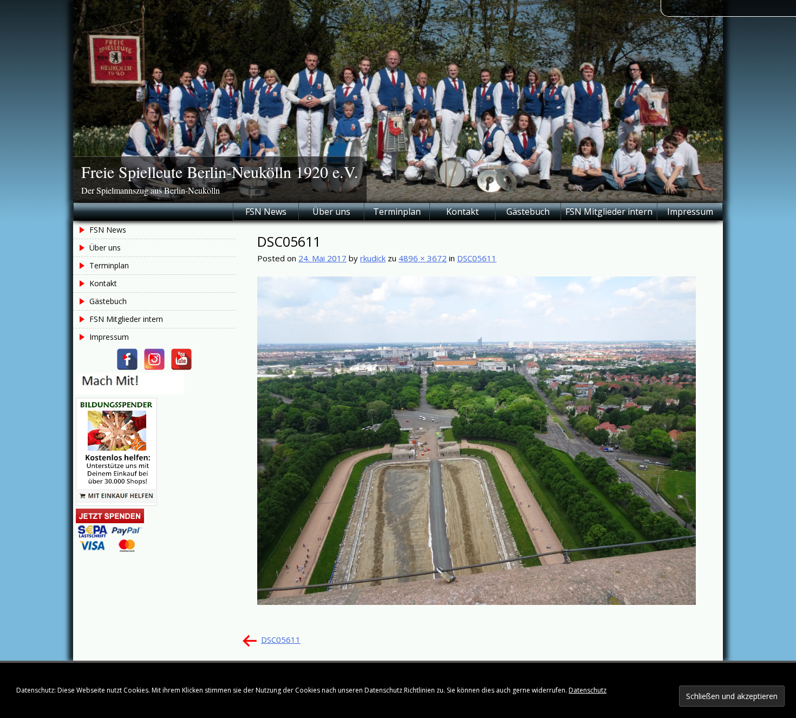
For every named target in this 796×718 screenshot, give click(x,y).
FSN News (265, 212)
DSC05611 (477, 258)
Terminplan (397, 212)
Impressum (690, 212)
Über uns (331, 212)
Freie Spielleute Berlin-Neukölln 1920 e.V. (219, 171)
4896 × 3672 (423, 258)
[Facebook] (127, 359)
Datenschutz (587, 690)
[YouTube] (181, 359)
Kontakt (462, 212)
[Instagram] (154, 359)
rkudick (373, 258)
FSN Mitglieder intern (609, 212)
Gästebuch (528, 212)
